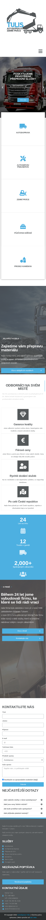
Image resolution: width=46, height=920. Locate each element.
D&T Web (33, 917)
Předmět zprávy (8, 756)
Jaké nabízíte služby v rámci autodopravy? (20, 800)
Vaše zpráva (6, 765)
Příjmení (5, 730)
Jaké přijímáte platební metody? (16, 813)
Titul (4, 712)
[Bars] (40, 51)
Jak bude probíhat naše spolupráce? (18, 809)
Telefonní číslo (7, 747)
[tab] (23, 800)
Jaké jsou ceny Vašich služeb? (15, 804)
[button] (2, 87)
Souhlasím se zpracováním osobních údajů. (21, 780)
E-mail (4, 738)
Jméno (4, 721)
